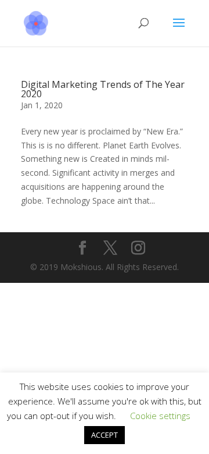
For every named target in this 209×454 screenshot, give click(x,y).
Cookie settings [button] (160, 415)
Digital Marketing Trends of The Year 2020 (103, 89)
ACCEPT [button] (104, 435)
